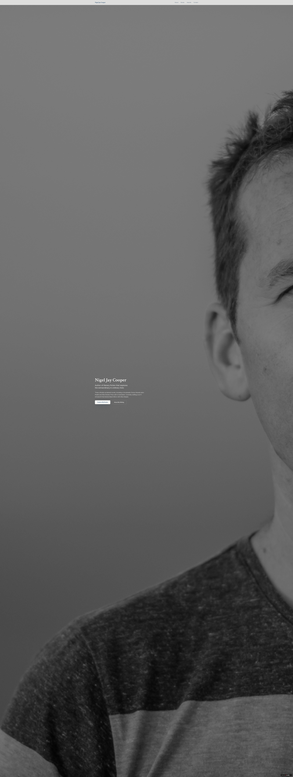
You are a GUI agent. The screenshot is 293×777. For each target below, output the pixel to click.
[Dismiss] (291, 775)
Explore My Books (102, 402)
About (176, 2)
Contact (196, 2)
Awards (189, 2)
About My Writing (119, 402)
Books (182, 2)
